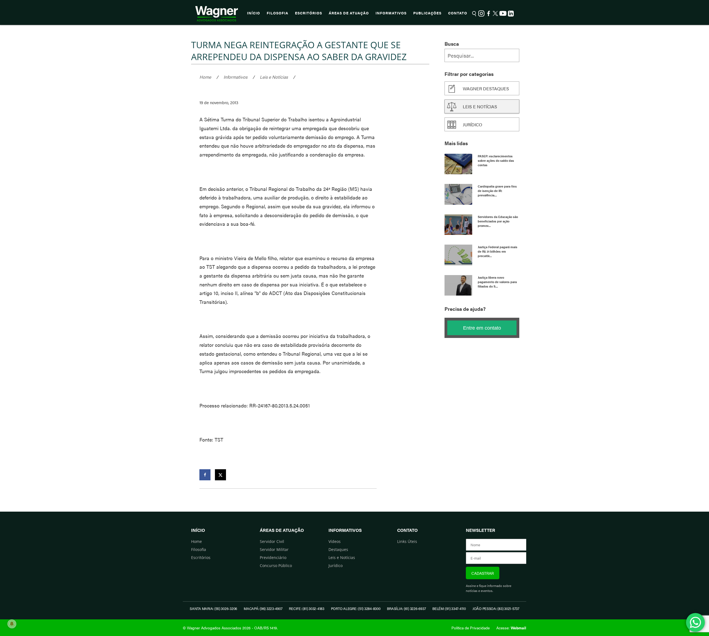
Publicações (427, 13)
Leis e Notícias (274, 77)
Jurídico (472, 124)
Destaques (338, 549)
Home (205, 77)
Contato (457, 13)
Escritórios (308, 13)
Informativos (391, 13)
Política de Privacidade (470, 627)
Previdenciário (273, 557)
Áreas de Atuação (349, 13)
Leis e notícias (480, 106)
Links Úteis (407, 541)
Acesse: (511, 627)
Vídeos (334, 541)
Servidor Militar (274, 549)
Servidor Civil (272, 541)
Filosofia (277, 13)
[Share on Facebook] (204, 474)
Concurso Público (276, 565)
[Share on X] (220, 474)
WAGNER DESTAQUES (486, 88)
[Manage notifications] (11, 623)
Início (253, 13)
